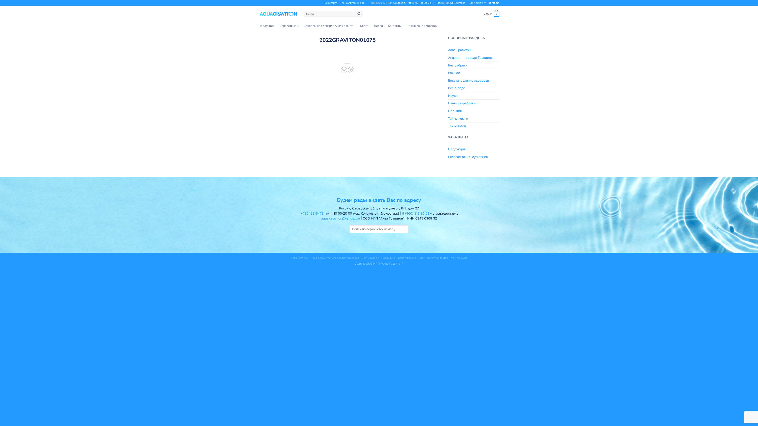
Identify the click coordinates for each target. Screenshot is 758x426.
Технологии (457, 126)
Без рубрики (457, 65)
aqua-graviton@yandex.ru (340, 218)
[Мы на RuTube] (490, 3)
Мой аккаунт (478, 2)
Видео (378, 25)
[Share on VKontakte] (344, 70)
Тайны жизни (458, 119)
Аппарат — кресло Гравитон (470, 58)
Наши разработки (462, 103)
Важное (454, 73)
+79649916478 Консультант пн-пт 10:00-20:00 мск (400, 2)
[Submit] (359, 14)
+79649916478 (312, 213)
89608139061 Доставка (451, 2)
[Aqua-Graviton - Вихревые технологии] (278, 14)
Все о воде (456, 88)
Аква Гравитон (459, 50)
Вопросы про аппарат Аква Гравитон (329, 25)
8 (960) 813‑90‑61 (415, 213)
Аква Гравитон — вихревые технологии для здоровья (325, 257)
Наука (453, 96)
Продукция (266, 25)
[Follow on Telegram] (497, 3)
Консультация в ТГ (353, 2)
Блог (363, 25)
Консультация (407, 257)
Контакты (394, 25)
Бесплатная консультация (468, 157)
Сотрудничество (437, 257)
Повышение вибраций (422, 25)
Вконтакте (331, 2)
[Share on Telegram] (351, 70)
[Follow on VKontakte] (493, 3)
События (455, 111)
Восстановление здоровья (468, 80)
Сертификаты (289, 25)
